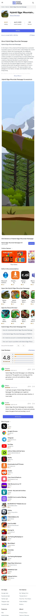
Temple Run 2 (23, 596)
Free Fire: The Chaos (25, 599)
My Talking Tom (23, 593)
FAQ (2, 612)
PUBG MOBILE (23, 601)
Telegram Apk (5, 601)
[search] (33, 2)
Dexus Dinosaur (15, 15)
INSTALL (18, 30)
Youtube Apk (5, 604)
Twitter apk (4, 599)
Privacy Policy (23, 612)
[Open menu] (2, 2)
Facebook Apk (5, 596)
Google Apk (4, 593)
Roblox (21, 604)
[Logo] (17, 3)
